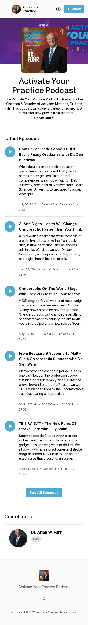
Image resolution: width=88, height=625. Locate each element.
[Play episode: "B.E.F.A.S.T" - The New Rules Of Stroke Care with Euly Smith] (10, 426)
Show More (44, 118)
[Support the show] (58, 9)
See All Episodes (44, 492)
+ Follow (74, 9)
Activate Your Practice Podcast (33, 9)
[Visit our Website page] (44, 599)
